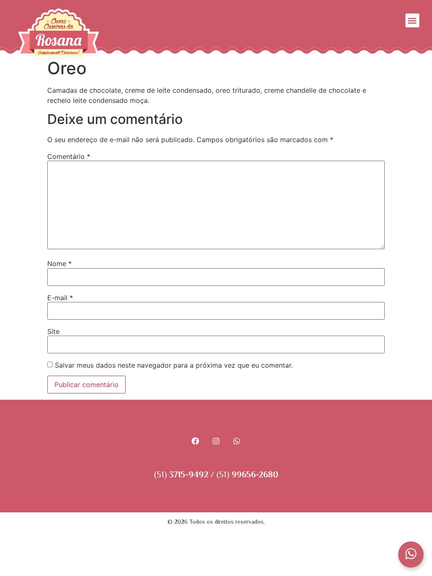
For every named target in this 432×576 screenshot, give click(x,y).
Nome (59, 263)
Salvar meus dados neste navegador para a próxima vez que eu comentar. (174, 365)
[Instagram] (216, 441)
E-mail (60, 297)
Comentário (68, 156)
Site (53, 331)
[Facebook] (195, 441)
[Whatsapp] (236, 441)
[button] (412, 20)
